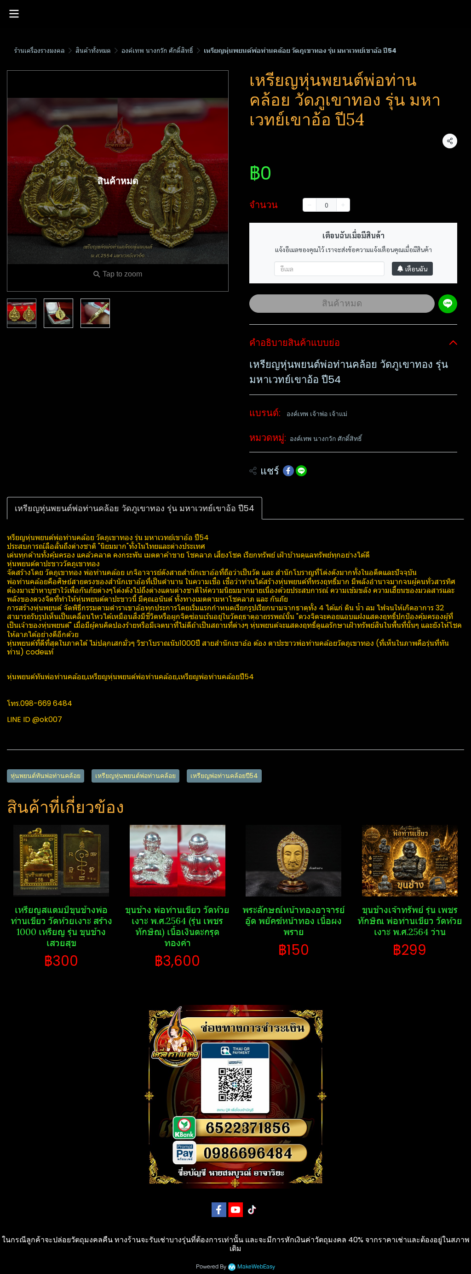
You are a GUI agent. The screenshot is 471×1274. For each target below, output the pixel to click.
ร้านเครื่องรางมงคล (39, 50)
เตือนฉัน (416, 269)
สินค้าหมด (342, 303)
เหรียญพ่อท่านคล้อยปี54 (224, 775)
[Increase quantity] (343, 204)
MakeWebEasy (256, 1267)
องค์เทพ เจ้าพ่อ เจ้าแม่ (317, 413)
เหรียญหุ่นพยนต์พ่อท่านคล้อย (135, 775)
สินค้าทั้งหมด (93, 50)
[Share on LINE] (301, 470)
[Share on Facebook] (288, 470)
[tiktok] (252, 1209)
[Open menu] (14, 14)
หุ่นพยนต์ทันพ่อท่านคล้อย (45, 775)
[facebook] (219, 1209)
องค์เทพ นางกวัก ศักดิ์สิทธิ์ (157, 50)
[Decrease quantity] (309, 204)
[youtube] (235, 1209)
